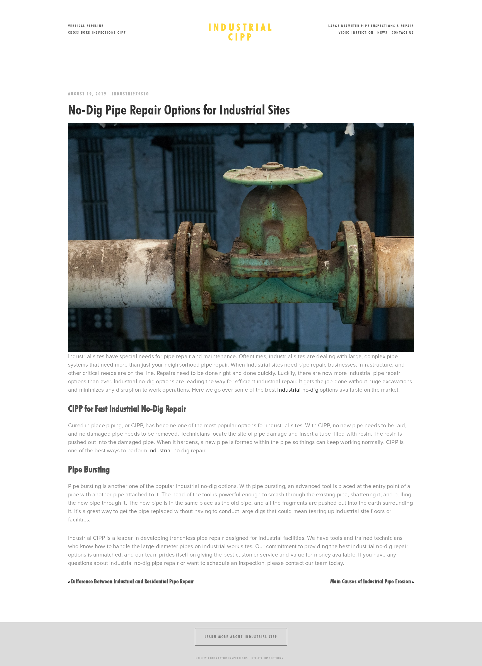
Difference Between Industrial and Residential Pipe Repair (132, 581)
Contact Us (403, 32)
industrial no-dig (297, 390)
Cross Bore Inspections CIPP (97, 32)
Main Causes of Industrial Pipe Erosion (370, 581)
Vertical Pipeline (86, 25)
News (382, 32)
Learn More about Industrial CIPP (241, 637)
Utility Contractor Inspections (222, 658)
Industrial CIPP (241, 32)
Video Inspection (356, 32)
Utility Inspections (267, 658)
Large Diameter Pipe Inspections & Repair (371, 25)
